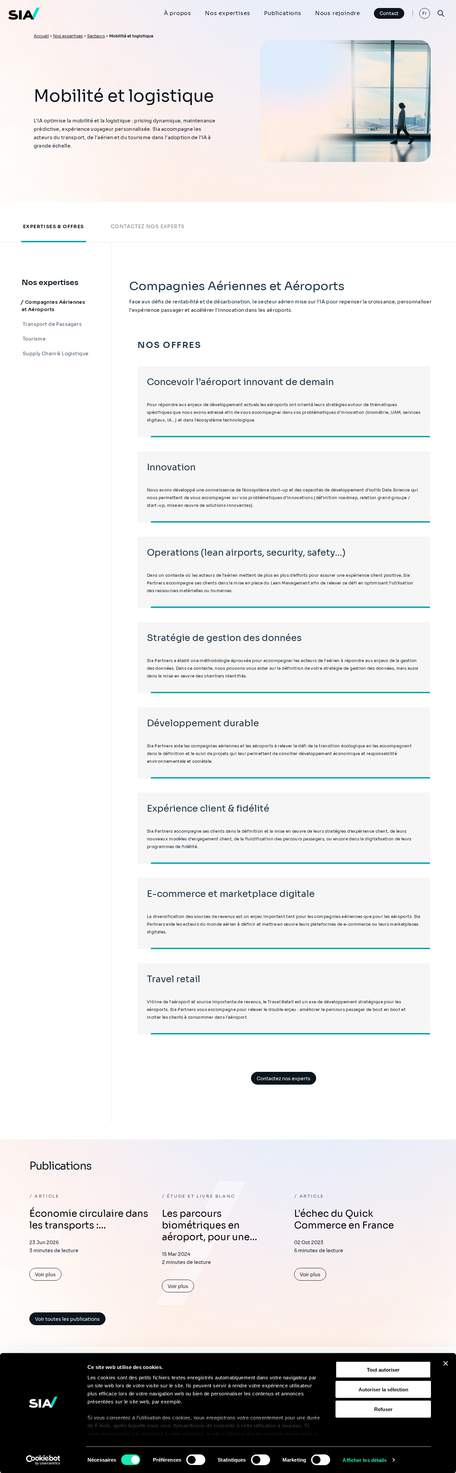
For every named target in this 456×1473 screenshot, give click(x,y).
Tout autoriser (383, 1370)
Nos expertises (227, 13)
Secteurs (96, 35)
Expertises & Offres (53, 226)
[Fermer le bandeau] (445, 1363)
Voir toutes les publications (67, 1319)
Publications (282, 13)
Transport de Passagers (52, 324)
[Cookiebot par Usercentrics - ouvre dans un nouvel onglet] (43, 1460)
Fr (424, 13)
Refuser (383, 1409)
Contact (389, 13)
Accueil (41, 35)
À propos (177, 13)
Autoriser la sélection (383, 1389)
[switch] (195, 1459)
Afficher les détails (365, 1460)
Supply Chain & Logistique (55, 354)
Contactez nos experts (148, 226)
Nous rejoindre (337, 13)
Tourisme (34, 339)
